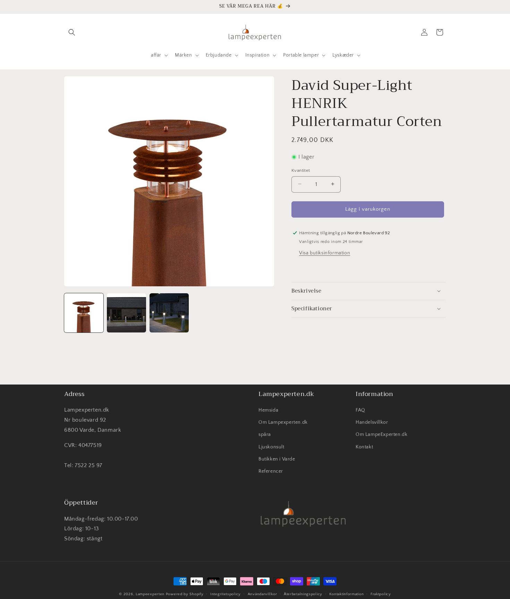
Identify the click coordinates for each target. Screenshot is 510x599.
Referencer (270, 471)
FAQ (360, 410)
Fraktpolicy (381, 594)
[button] (71, 32)
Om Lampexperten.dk (283, 422)
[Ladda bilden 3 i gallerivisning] (169, 312)
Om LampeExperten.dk (381, 435)
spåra (264, 435)
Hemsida (268, 410)
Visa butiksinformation (324, 252)
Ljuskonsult (271, 447)
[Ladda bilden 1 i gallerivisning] (83, 312)
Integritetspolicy (225, 594)
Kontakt (364, 447)
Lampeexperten (150, 594)
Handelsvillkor (372, 422)
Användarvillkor (262, 594)
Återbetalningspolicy (303, 594)
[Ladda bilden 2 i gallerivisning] (126, 312)
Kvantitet (300, 170)
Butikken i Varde (276, 459)
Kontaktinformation (346, 594)
